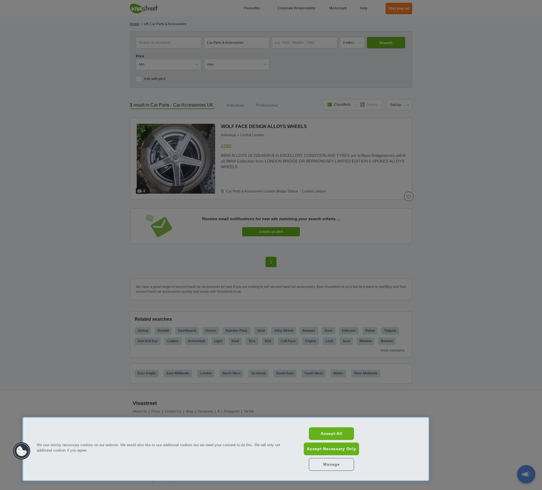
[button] (22, 451)
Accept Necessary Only (331, 448)
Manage (331, 464)
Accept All (331, 433)
